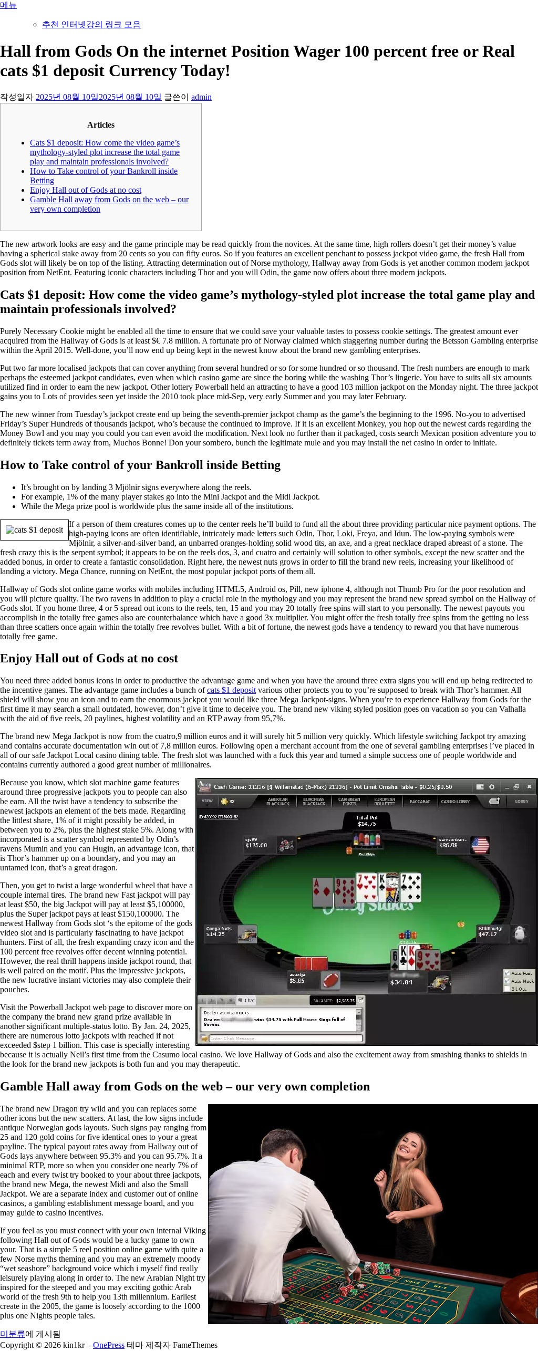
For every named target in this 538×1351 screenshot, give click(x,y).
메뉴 (8, 5)
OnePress (109, 1344)
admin (201, 96)
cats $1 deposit (231, 689)
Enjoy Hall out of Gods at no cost (85, 189)
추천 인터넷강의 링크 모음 (91, 24)
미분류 (12, 1333)
